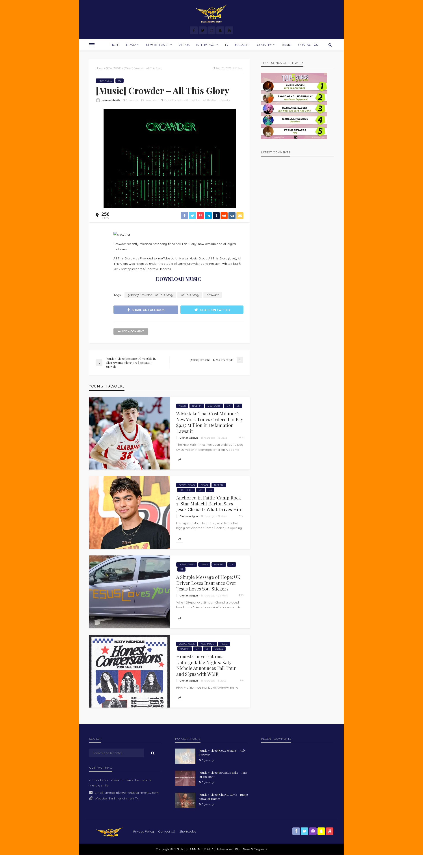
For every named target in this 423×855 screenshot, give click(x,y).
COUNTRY (264, 45)
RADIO (286, 45)
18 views (222, 437)
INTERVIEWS (205, 45)
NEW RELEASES (157, 45)
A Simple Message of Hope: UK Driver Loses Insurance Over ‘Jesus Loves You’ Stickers (208, 582)
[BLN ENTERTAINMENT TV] (211, 13)
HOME (115, 45)
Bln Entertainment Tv (123, 798)
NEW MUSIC (105, 80)
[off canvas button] (92, 44)
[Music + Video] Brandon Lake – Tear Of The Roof (223, 774)
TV (226, 45)
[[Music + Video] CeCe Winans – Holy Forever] (185, 756)
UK (228, 405)
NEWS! (131, 45)
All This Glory (210, 100)
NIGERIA (196, 405)
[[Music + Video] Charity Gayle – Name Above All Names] (185, 800)
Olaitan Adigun (189, 437)
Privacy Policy (143, 831)
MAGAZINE (242, 45)
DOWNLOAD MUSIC (178, 279)
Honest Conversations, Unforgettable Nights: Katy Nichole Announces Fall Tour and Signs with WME (206, 665)
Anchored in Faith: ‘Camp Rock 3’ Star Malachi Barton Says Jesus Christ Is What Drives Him (209, 503)
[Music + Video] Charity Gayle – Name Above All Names (223, 796)
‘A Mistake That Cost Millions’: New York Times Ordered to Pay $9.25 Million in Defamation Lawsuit (209, 422)
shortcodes (187, 831)
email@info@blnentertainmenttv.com (131, 793)
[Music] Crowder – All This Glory (182, 100)
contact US (166, 831)
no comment (152, 100)
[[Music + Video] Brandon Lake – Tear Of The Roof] (185, 778)
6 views (222, 680)
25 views (223, 595)
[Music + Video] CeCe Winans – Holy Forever (222, 752)
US (119, 80)
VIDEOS (184, 45)
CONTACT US (308, 45)
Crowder (225, 100)
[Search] (330, 44)
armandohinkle (111, 100)
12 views (222, 516)
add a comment (133, 331)
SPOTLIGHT (214, 405)
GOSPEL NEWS (187, 485)
